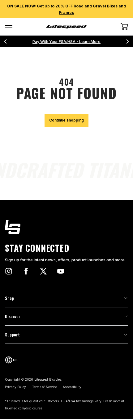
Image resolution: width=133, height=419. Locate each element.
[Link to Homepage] (66, 227)
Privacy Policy (15, 387)
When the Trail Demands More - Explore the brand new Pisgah (68, 41)
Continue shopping (66, 120)
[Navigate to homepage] (66, 26)
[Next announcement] (127, 41)
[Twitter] (43, 271)
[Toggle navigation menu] (8, 26)
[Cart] (124, 26)
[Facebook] (26, 271)
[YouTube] (60, 271)
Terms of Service (44, 387)
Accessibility (72, 387)
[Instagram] (8, 271)
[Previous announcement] (5, 41)
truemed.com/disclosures (23, 408)
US (15, 360)
